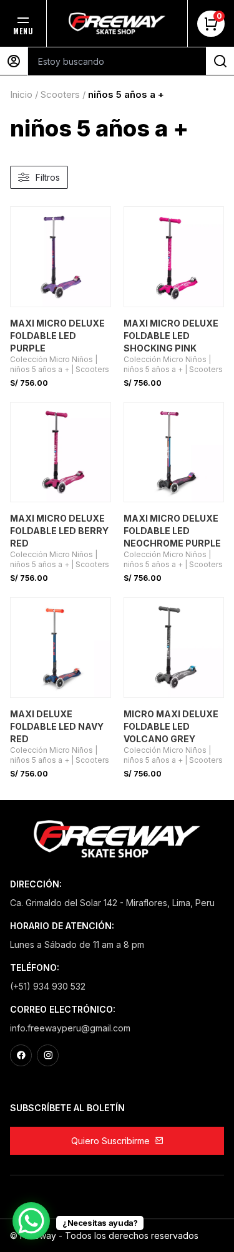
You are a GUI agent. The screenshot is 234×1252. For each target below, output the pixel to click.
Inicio (21, 94)
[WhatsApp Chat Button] (31, 1221)
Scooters (60, 94)
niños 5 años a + (39, 369)
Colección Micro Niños (51, 359)
